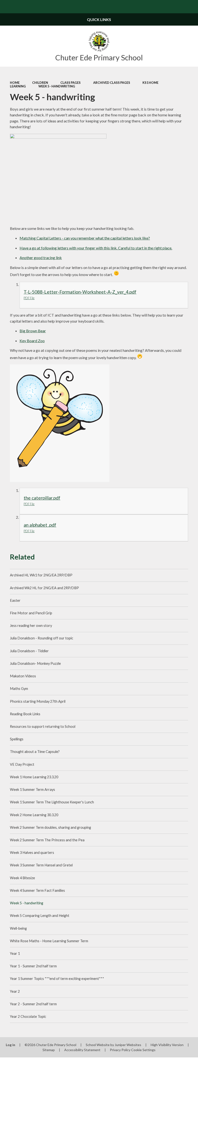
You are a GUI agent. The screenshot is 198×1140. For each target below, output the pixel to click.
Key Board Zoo (32, 340)
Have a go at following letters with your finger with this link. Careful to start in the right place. (96, 248)
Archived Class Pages (111, 83)
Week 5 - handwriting (56, 86)
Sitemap (48, 1050)
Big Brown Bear (33, 330)
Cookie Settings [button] (143, 1050)
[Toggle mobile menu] (6, 6)
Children (40, 83)
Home (15, 83)
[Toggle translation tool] (178, 6)
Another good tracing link (41, 257)
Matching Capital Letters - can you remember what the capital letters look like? (85, 238)
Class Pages (70, 83)
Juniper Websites (128, 1045)
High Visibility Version (167, 1045)
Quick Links (99, 19)
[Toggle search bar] (191, 6)
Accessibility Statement (82, 1050)
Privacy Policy (120, 1050)
